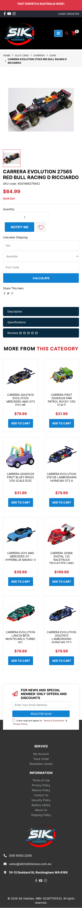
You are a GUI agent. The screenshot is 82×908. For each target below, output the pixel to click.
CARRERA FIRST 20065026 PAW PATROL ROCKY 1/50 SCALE (61, 399)
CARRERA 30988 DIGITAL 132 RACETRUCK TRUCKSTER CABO (61, 558)
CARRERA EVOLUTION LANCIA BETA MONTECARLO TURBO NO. (20, 637)
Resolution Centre (41, 763)
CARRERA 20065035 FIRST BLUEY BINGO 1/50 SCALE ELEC (20, 477)
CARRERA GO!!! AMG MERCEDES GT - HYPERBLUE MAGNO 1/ (20, 556)
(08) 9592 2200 (20, 855)
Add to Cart (20, 423)
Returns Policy (41, 790)
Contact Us (41, 795)
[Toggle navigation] (58, 33)
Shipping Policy (41, 815)
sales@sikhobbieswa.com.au (30, 864)
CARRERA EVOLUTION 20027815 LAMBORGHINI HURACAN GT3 (61, 637)
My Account (41, 754)
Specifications (16, 322)
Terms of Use (41, 780)
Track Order (41, 758)
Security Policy (41, 800)
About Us (41, 810)
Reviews (13, 333)
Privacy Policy (20, 724)
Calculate (41, 278)
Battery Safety (41, 805)
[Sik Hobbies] (20, 33)
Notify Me (19, 227)
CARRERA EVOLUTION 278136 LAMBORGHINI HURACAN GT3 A (61, 477)
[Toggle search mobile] (65, 33)
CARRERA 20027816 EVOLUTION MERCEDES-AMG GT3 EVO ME (20, 399)
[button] (41, 227)
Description (14, 311)
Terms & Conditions (53, 720)
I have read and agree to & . (40, 722)
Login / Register (68, 13)
